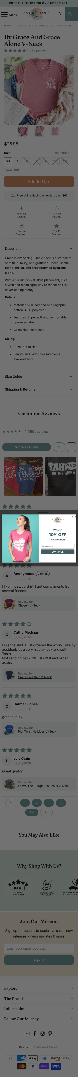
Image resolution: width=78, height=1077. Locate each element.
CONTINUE (58, 551)
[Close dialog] (74, 516)
